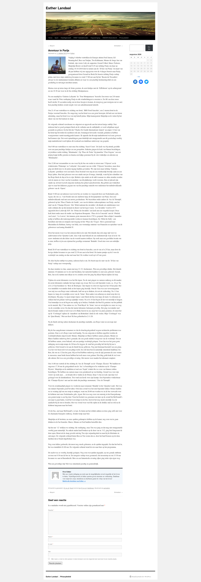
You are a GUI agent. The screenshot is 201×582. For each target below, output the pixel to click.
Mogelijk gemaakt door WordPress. (141, 576)
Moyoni (51, 46)
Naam (50, 537)
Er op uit (66, 488)
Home (50, 38)
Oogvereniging (95, 38)
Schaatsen (118, 46)
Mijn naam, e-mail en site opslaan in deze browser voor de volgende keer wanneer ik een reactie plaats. (84, 559)
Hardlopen (90, 488)
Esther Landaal (58, 7)
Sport (56, 38)
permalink (106, 488)
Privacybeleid (123, 38)
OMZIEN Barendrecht (109, 38)
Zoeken (149, 48)
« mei (138, 76)
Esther (72, 53)
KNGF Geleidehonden (81, 38)
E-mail (50, 544)
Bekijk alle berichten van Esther (74, 481)
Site (49, 551)
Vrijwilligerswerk (66, 38)
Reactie (51, 510)
